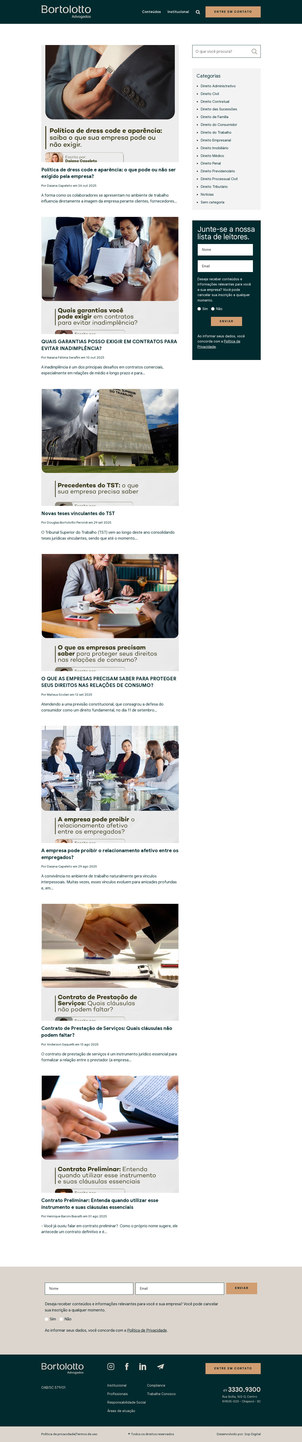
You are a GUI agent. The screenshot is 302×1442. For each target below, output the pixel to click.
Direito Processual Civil (219, 179)
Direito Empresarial (216, 140)
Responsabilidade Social (126, 1402)
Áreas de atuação (121, 1411)
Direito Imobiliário (214, 148)
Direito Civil (210, 93)
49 (242, 1390)
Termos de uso (86, 1434)
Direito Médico (212, 155)
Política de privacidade (58, 1434)
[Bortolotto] (66, 11)
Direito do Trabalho (216, 132)
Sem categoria (212, 202)
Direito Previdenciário (218, 171)
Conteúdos (151, 12)
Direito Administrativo (218, 86)
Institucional (178, 12)
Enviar (226, 321)
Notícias (207, 194)
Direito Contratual (215, 101)
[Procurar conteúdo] (199, 12)
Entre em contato (233, 12)
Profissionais (117, 1394)
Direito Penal (211, 163)
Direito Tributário (214, 186)
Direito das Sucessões (219, 109)
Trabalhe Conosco (161, 1394)
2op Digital (252, 1434)
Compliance (156, 1385)
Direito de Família (214, 117)
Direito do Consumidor (219, 124)
